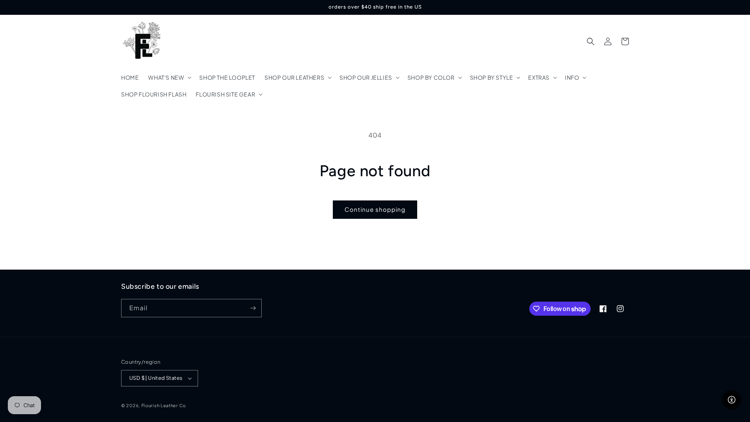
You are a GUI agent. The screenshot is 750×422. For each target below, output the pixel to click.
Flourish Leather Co (163, 405)
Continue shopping (375, 209)
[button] (169, 77)
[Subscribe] (252, 308)
